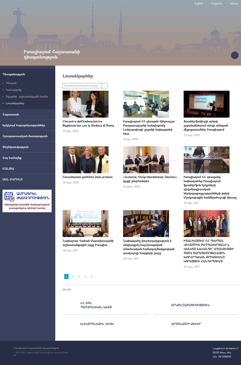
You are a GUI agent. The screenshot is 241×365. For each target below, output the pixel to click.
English (199, 3)
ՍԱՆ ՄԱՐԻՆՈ (12, 179)
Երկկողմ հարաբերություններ (23, 125)
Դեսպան (11, 83)
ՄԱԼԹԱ (8, 168)
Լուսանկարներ (15, 103)
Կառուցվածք (13, 89)
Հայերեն (216, 3)
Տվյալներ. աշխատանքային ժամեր (27, 96)
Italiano (234, 3)
